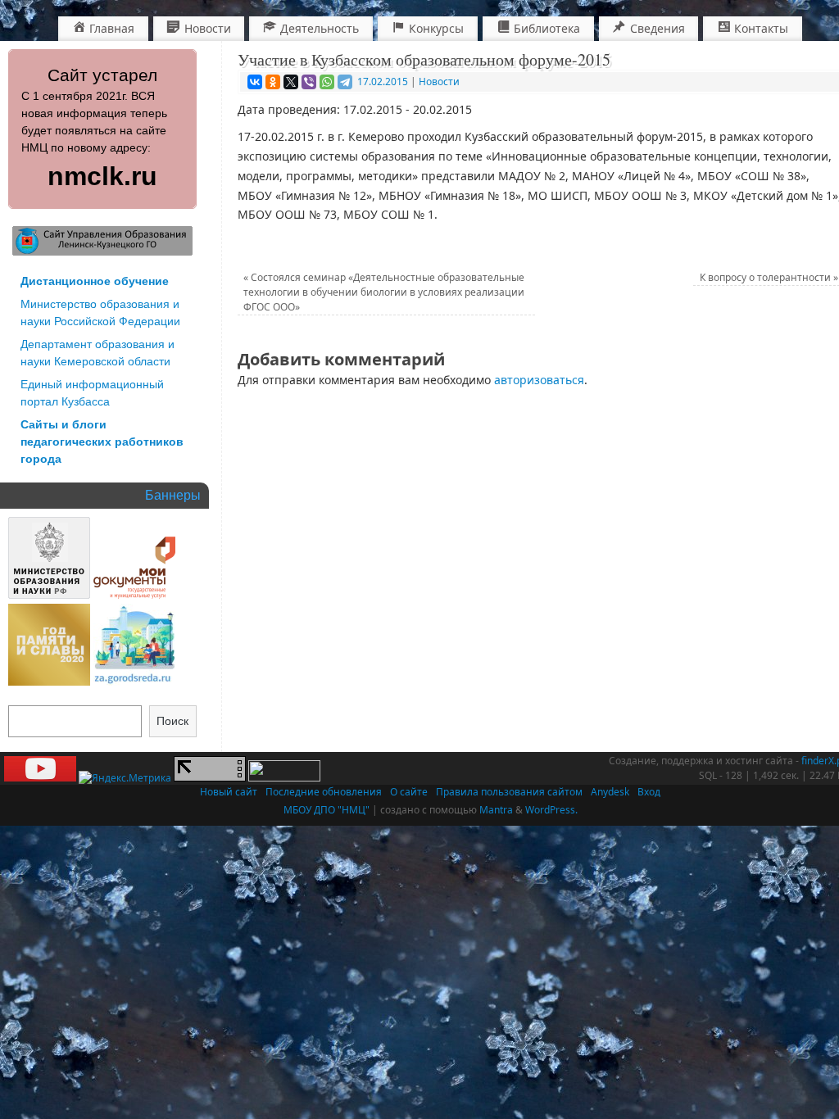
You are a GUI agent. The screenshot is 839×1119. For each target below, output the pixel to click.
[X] (290, 82)
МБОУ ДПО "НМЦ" (326, 810)
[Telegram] (345, 82)
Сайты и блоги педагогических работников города (102, 441)
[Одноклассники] (272, 82)
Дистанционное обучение (94, 281)
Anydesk (610, 792)
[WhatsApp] (327, 82)
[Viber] (309, 82)
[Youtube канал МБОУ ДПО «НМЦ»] (40, 778)
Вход (648, 792)
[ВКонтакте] (254, 82)
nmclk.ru (102, 176)
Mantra (496, 810)
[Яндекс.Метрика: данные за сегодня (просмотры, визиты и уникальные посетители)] (125, 778)
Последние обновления (323, 792)
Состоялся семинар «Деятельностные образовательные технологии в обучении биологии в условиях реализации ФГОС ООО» (383, 292)
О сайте (409, 792)
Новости (439, 81)
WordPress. (551, 810)
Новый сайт (228, 792)
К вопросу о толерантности (769, 277)
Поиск (172, 720)
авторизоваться (539, 379)
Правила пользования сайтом (509, 792)
